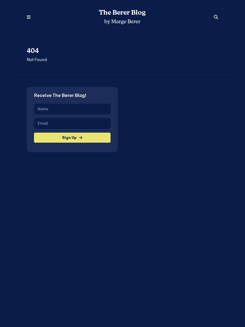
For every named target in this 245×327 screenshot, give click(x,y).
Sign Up (69, 137)
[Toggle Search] (216, 17)
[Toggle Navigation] (29, 17)
